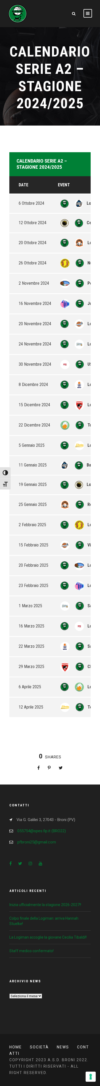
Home (15, 1047)
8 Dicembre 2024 (33, 384)
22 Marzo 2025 (31, 646)
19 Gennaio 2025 (33, 484)
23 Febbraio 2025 (33, 585)
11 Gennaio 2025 (33, 465)
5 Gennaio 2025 (32, 445)
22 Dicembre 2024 (34, 425)
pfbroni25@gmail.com (36, 842)
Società (39, 1047)
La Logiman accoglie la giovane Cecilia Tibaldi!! (48, 937)
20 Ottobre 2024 (32, 242)
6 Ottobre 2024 (31, 203)
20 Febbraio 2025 (33, 565)
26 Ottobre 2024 (32, 263)
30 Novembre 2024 (35, 364)
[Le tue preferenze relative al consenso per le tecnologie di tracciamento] (91, 1077)
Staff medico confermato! (31, 951)
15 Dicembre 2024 (34, 404)
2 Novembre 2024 (34, 283)
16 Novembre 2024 (35, 303)
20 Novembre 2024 (35, 323)
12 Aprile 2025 (31, 707)
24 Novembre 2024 (35, 344)
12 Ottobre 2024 (32, 222)
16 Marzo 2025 (31, 626)
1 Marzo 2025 (30, 605)
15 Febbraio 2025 (33, 545)
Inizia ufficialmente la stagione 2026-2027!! (45, 905)
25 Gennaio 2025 (33, 504)
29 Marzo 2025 (31, 666)
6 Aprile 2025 (30, 686)
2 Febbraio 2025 (32, 524)
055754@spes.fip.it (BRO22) (41, 830)
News (63, 1047)
